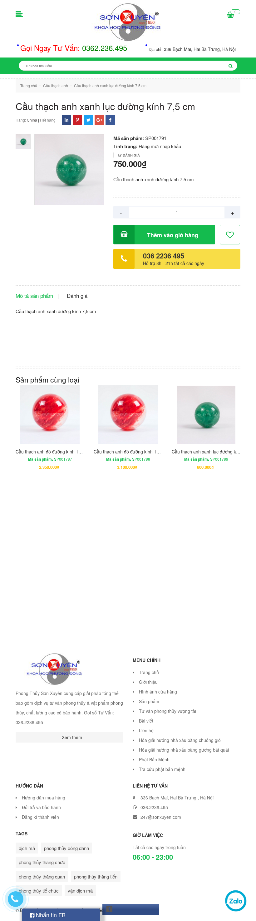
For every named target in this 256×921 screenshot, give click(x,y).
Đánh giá (131, 155)
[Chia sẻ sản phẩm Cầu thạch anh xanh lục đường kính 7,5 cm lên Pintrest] (77, 120)
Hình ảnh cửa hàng (158, 691)
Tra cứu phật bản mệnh (162, 769)
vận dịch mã (80, 890)
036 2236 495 (163, 256)
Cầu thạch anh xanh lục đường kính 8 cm (212, 451)
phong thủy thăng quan (42, 876)
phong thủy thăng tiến (95, 876)
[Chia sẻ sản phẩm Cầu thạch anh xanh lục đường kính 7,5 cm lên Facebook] (110, 120)
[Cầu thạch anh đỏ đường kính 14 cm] (128, 414)
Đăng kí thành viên (40, 817)
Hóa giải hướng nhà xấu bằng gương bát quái (184, 750)
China (32, 120)
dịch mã (27, 848)
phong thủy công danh (66, 848)
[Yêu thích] (230, 235)
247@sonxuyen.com (160, 817)
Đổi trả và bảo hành (41, 807)
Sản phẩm (149, 701)
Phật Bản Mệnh (154, 759)
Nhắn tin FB (50, 915)
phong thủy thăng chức (42, 862)
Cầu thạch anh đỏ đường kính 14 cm (130, 451)
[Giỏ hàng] (230, 15)
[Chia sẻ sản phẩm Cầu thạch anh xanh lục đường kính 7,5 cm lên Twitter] (88, 120)
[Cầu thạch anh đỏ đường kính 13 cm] (50, 414)
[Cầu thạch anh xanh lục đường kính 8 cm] (206, 414)
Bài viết (146, 721)
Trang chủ (149, 672)
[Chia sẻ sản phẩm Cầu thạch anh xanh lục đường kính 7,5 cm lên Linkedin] (66, 120)
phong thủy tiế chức (39, 890)
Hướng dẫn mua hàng (43, 797)
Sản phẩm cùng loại (47, 379)
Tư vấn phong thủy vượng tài (167, 711)
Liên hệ (146, 730)
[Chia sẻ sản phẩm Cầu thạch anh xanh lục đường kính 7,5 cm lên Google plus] (99, 120)
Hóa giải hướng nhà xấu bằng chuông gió (180, 740)
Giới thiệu (148, 682)
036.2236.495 (154, 807)
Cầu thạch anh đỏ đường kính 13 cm (52, 451)
